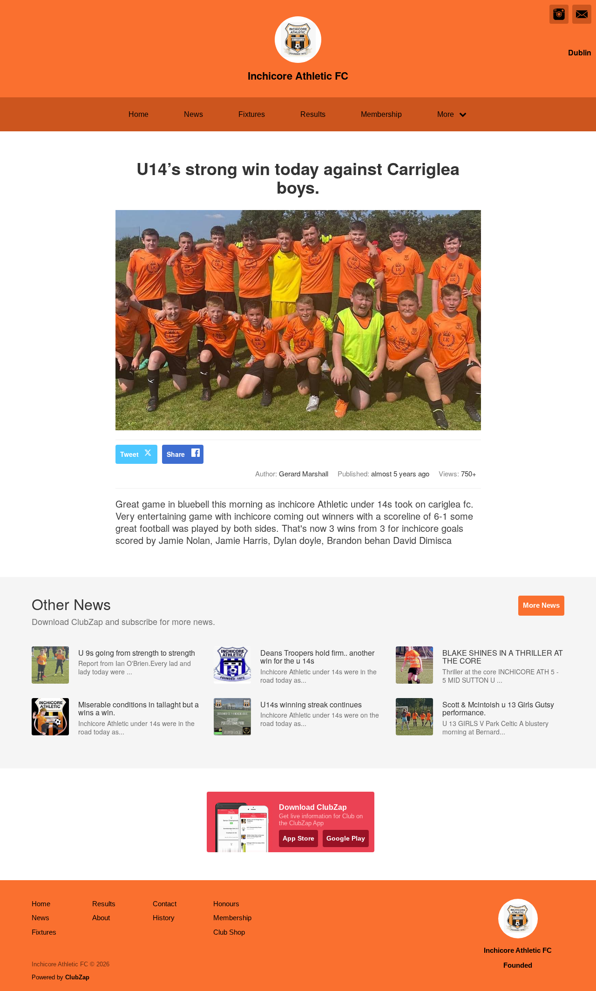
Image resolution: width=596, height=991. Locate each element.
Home (139, 114)
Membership (381, 114)
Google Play (345, 838)
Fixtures (251, 114)
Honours (226, 904)
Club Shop (229, 932)
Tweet (129, 454)
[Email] (581, 14)
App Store (298, 838)
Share (176, 454)
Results (312, 114)
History (164, 918)
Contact (164, 904)
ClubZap (77, 977)
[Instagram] (559, 14)
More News (541, 605)
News (193, 114)
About (101, 918)
